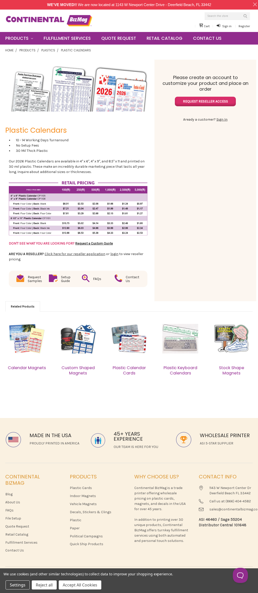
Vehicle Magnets (83, 504)
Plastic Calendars (76, 50)
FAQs (9, 510)
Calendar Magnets (27, 368)
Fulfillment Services (67, 38)
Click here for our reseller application (75, 254)
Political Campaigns (86, 536)
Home (9, 50)
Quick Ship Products (86, 544)
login (114, 254)
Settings (17, 585)
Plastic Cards (81, 488)
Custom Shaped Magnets (78, 370)
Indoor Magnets (83, 496)
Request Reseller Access (205, 101)
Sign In (222, 119)
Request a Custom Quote (94, 243)
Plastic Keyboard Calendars (180, 370)
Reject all (44, 585)
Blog (9, 494)
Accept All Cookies (80, 585)
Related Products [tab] (23, 306)
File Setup (13, 518)
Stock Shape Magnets (231, 370)
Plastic (75, 520)
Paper (75, 528)
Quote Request (118, 38)
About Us (12, 502)
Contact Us (207, 38)
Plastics (48, 50)
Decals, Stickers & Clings (90, 512)
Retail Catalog (164, 38)
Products (17, 38)
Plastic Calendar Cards (129, 370)
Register (244, 26)
